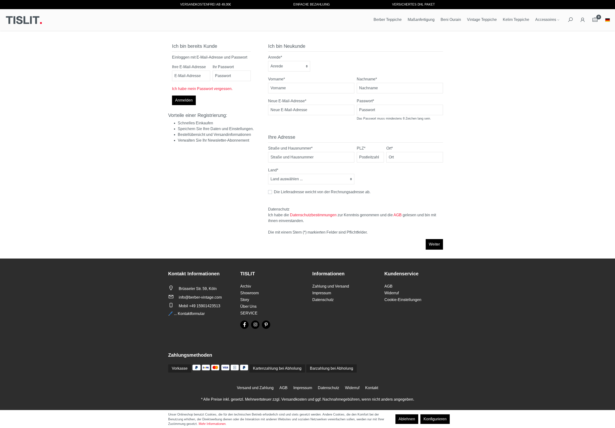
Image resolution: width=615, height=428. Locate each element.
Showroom (249, 293)
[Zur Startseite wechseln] (24, 20)
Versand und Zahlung (255, 388)
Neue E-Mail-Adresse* (287, 101)
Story (244, 300)
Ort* (389, 148)
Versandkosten (294, 399)
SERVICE (249, 313)
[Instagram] (255, 324)
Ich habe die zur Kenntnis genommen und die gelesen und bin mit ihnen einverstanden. (352, 218)
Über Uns (248, 306)
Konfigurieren (435, 419)
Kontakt (371, 388)
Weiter (434, 244)
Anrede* (275, 57)
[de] (607, 20)
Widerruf (391, 293)
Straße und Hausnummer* (290, 148)
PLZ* (361, 148)
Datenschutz (323, 300)
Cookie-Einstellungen (402, 300)
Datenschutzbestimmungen (313, 215)
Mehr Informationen (212, 424)
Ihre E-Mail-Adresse (189, 67)
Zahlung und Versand (330, 286)
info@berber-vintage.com (200, 297)
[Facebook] (244, 324)
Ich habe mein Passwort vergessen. (202, 89)
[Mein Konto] (582, 20)
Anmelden (184, 100)
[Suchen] (570, 20)
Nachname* (367, 79)
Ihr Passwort (223, 67)
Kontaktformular (191, 314)
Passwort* (365, 101)
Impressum (321, 293)
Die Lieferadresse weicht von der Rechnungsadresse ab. (322, 192)
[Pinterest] (266, 324)
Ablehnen (407, 419)
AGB (398, 215)
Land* (273, 170)
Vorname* (276, 79)
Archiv (245, 286)
